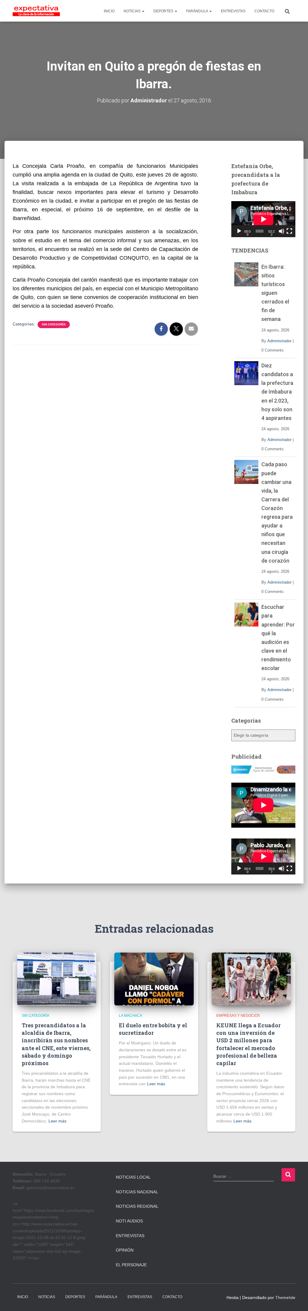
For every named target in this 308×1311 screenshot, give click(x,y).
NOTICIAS (132, 11)
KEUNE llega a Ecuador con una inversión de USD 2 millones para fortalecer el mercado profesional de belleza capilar (248, 1044)
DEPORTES (163, 11)
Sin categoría (54, 324)
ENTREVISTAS (233, 11)
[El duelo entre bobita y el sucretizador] (153, 978)
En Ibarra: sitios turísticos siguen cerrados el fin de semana (275, 293)
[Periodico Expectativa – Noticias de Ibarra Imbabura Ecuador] (36, 10)
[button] (142, 11)
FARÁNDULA (197, 11)
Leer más (57, 1121)
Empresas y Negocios (238, 1015)
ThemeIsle (285, 1297)
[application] (263, 219)
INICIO (109, 11)
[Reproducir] (239, 231)
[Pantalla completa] (289, 231)
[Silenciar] (282, 231)
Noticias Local (133, 1177)
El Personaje (131, 1264)
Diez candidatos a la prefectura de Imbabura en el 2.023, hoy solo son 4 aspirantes (277, 391)
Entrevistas (130, 1235)
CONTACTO (264, 11)
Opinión (125, 1250)
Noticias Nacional (137, 1191)
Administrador (279, 341)
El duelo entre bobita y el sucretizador (153, 1029)
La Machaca (130, 1015)
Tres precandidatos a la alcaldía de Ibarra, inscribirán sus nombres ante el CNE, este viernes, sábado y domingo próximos (56, 1044)
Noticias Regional (137, 1206)
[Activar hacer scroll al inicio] (296, 1298)
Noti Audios (129, 1221)
